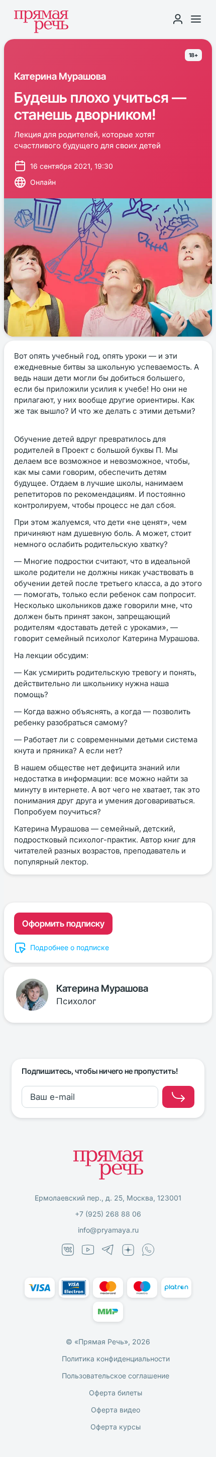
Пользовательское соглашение (115, 1375)
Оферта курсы (115, 1426)
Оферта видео (115, 1409)
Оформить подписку (63, 924)
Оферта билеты (115, 1392)
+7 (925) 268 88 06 (108, 1214)
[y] (178, 1097)
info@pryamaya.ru (108, 1230)
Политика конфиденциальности (116, 1358)
